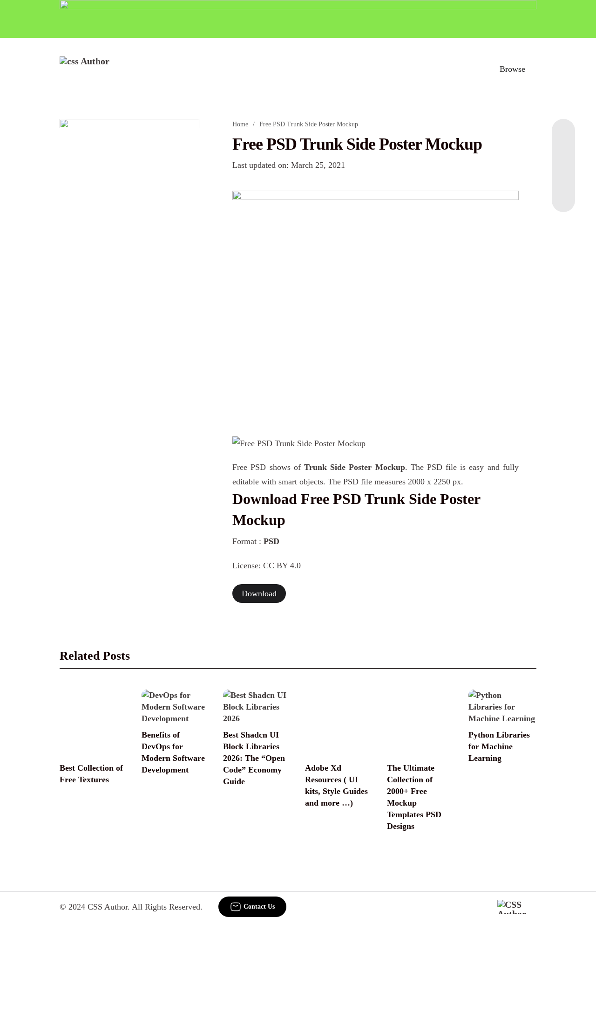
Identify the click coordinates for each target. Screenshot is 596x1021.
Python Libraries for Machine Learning (499, 746)
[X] (563, 193)
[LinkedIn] (563, 156)
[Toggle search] (472, 69)
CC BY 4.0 (282, 565)
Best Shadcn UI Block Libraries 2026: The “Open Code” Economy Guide (254, 758)
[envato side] (129, 257)
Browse (512, 69)
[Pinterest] (563, 175)
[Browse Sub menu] (533, 69)
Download (259, 593)
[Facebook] (563, 138)
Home (240, 124)
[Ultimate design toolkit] (375, 303)
